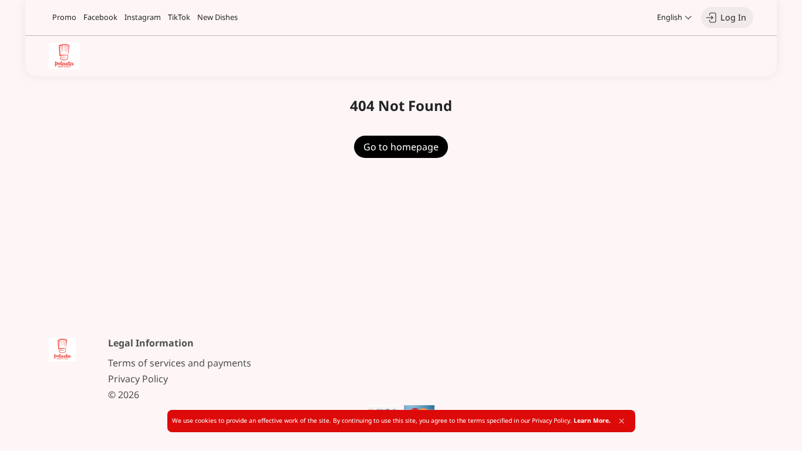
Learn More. (592, 420)
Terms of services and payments (179, 362)
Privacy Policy (138, 378)
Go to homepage (401, 146)
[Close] (621, 421)
